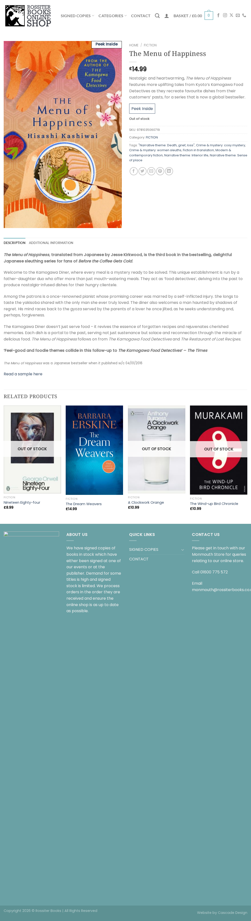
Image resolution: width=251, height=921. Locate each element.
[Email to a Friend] (151, 171)
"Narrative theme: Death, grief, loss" (166, 145)
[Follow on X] (231, 15)
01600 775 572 (214, 572)
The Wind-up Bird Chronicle (214, 503)
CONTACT (141, 15)
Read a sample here (23, 374)
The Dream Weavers (84, 504)
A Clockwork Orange (146, 502)
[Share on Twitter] (142, 171)
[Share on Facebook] (134, 171)
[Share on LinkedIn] (169, 171)
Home (133, 45)
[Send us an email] (238, 15)
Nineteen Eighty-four (22, 502)
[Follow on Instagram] (225, 15)
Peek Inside (142, 108)
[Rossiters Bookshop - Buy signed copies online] (28, 15)
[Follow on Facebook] (218, 15)
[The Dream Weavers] (94, 450)
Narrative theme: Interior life (186, 155)
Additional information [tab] (51, 243)
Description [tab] (14, 243)
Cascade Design (232, 912)
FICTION (150, 45)
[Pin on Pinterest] (160, 171)
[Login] (166, 15)
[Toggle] (183, 550)
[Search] (157, 15)
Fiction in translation (198, 150)
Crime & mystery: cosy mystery (220, 145)
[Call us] (244, 15)
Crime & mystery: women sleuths (155, 150)
